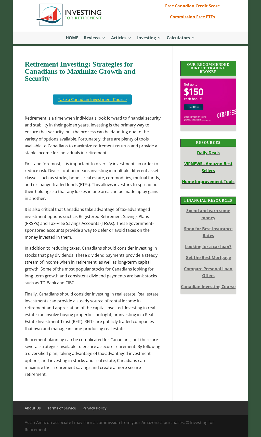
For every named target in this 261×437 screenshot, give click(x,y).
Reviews (92, 38)
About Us (33, 408)
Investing (146, 38)
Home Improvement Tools (208, 181)
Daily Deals (208, 153)
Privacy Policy (95, 408)
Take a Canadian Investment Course (92, 99)
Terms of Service (61, 408)
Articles (118, 38)
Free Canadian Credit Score (192, 6)
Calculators (178, 38)
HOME (72, 38)
